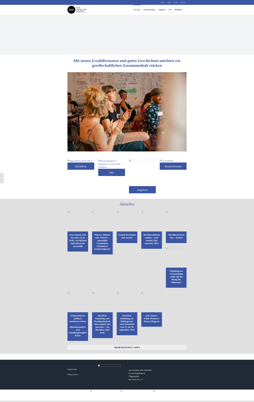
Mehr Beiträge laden (127, 347)
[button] (186, 9)
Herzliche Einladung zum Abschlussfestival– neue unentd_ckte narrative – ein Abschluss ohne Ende (102, 324)
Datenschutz (72, 374)
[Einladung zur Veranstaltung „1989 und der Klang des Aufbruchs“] (176, 257)
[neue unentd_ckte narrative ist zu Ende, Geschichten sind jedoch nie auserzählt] (77, 221)
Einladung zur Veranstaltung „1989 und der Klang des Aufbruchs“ (176, 276)
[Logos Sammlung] (127, 390)
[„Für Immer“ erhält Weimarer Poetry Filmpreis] (151, 302)
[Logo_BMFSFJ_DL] (96, 390)
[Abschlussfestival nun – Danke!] (176, 221)
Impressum (72, 369)
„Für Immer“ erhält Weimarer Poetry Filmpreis (151, 318)
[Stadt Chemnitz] (158, 390)
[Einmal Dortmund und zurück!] (127, 221)
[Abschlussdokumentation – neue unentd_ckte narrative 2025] (151, 221)
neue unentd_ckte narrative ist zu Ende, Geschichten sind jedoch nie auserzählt (78, 240)
